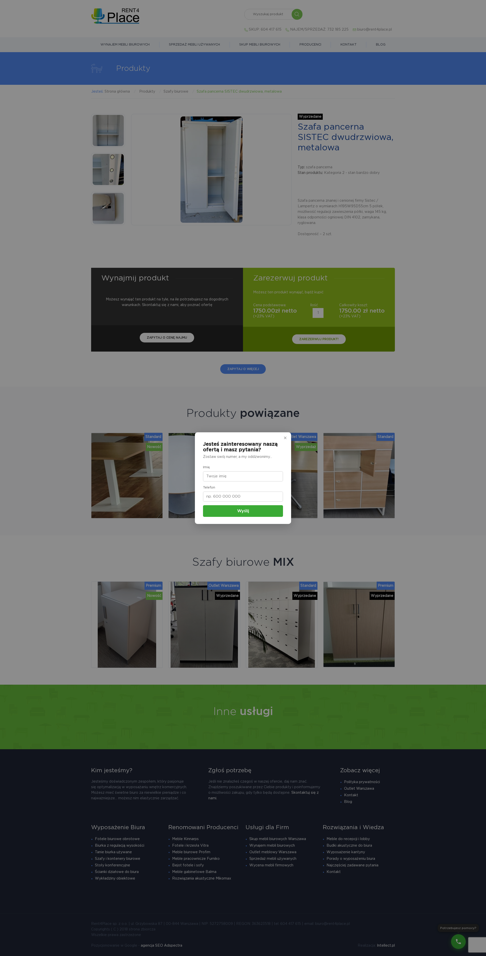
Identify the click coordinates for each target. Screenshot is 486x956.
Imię (206, 467)
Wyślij (243, 511)
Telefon (209, 487)
